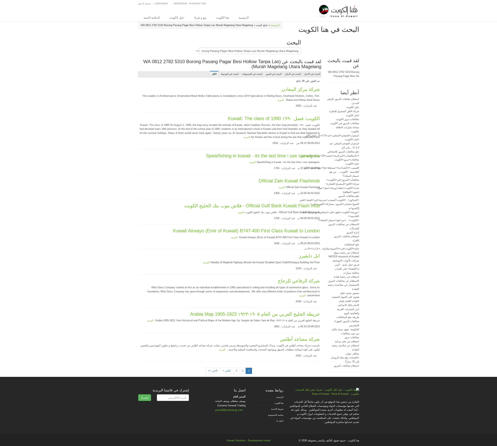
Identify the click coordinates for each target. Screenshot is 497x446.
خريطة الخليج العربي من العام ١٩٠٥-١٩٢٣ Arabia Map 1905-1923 (255, 314)
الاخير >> (213, 370)
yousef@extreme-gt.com (229, 410)
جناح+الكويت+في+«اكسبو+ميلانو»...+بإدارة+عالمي (331, 248)
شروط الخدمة (277, 409)
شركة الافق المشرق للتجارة (344, 111)
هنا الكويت (222, 17)
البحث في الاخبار (312, 74)
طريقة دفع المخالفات (347, 317)
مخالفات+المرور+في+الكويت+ (342, 179)
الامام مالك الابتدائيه (348, 305)
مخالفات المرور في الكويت (344, 123)
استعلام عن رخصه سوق (346, 252)
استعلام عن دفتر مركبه (347, 341)
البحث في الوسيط (230, 74)
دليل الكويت (176, 17)
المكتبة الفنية (152, 17)
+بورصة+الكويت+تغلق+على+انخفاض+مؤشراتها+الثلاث (329, 212)
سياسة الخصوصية (275, 415)
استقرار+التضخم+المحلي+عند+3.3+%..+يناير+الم (332, 135)
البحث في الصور (274, 74)
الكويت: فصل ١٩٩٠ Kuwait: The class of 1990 (274, 118)
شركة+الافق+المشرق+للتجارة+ (342, 183)
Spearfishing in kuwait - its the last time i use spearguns (263, 155)
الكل (214, 74)
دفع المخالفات (351, 244)
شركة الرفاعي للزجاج (299, 280)
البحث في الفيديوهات (252, 74)
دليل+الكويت (352, 163)
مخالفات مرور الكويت (347, 119)
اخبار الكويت (352, 115)
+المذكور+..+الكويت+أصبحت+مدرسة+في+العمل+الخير (329, 200)
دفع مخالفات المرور (348, 195)
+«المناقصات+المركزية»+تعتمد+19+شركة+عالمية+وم (330, 155)
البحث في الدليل (293, 74)
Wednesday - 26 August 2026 (190, 3)
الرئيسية (244, 17)
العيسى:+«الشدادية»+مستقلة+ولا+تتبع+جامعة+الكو (331, 167)
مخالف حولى (352, 353)
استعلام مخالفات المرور (346, 365)
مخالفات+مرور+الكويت (347, 159)
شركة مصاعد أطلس (300, 339)
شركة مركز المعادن (301, 89)
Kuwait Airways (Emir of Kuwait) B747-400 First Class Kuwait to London (246, 230)
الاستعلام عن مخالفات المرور (343, 280)
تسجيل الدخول (144, 3)
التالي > (226, 370)
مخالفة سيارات (351, 272)
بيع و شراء (200, 17)
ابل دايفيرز (309, 255)
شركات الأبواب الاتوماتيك (345, 260)
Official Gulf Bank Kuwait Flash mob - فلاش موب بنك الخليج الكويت (252, 205)
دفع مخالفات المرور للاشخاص (343, 151)
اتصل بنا (279, 421)
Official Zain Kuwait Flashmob (289, 180)
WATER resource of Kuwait (343, 256)
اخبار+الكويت (352, 139)
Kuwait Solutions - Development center (248, 440)
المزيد (280, 99)
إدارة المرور (352, 232)
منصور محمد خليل (349, 293)
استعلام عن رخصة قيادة (346, 276)
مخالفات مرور (351, 337)
